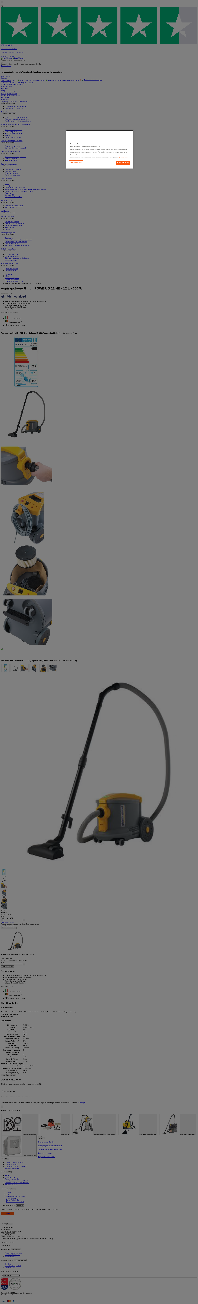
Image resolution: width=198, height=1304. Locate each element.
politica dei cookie (123, 157)
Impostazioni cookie (76, 162)
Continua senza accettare (125, 141)
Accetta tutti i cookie (123, 162)
